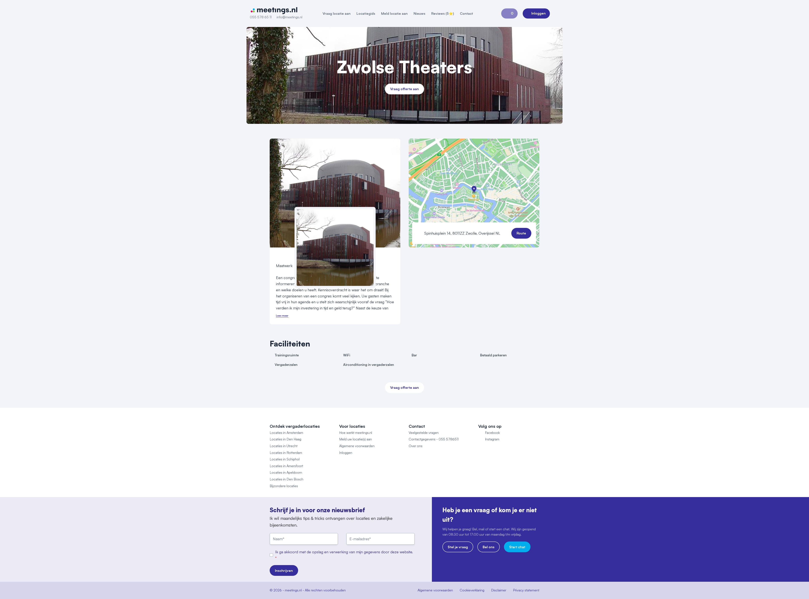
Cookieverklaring (472, 590)
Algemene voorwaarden (357, 446)
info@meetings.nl (289, 17)
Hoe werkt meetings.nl (355, 433)
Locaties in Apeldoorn (286, 472)
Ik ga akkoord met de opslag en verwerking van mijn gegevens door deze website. (344, 552)
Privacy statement (526, 590)
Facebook (492, 433)
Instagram (492, 439)
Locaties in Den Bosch (286, 479)
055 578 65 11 (261, 17)
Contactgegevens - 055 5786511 (434, 439)
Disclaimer (498, 590)
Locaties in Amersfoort (286, 466)
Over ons (415, 446)
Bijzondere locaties (284, 486)
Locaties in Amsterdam (286, 433)
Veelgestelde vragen (424, 433)
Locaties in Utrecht (283, 446)
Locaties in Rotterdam (286, 453)
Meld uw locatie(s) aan (355, 439)
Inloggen (345, 453)
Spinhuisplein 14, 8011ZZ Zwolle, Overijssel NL (462, 233)
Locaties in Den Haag (285, 439)
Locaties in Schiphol (285, 459)
